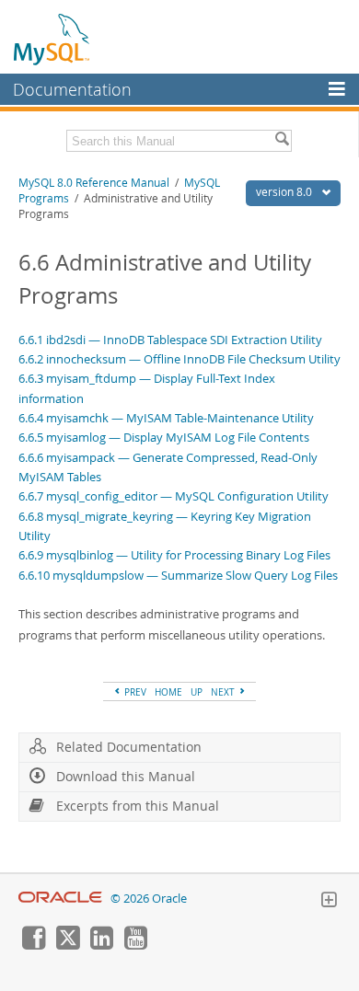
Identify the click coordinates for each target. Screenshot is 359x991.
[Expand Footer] (329, 901)
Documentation (72, 89)
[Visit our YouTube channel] (135, 945)
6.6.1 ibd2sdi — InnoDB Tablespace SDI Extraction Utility (170, 339)
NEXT (224, 692)
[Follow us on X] (67, 945)
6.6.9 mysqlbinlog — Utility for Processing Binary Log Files (174, 555)
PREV (134, 692)
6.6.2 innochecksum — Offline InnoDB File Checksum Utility (179, 359)
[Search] (281, 141)
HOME (168, 692)
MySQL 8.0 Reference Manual (93, 183)
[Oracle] (60, 898)
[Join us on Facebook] (33, 945)
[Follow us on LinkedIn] (101, 945)
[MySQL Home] (52, 38)
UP (197, 692)
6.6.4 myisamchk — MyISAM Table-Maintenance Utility (166, 417)
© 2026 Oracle (148, 898)
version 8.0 (285, 192)
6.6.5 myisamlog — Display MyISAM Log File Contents (163, 437)
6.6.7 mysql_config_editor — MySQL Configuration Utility (173, 496)
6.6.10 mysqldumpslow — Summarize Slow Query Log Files (178, 575)
